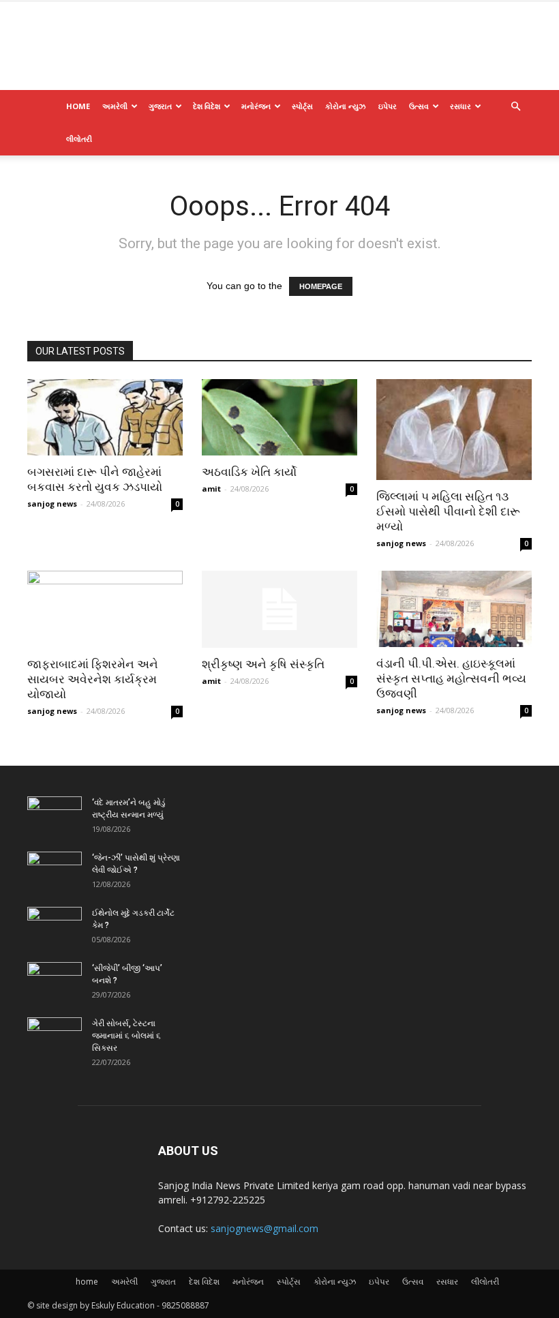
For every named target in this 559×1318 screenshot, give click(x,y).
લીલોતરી (79, 139)
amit (211, 488)
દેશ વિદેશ (206, 106)
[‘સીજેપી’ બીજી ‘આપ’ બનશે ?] (54, 981)
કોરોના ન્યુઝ (345, 106)
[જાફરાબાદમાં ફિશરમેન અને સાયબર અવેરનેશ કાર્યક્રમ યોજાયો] (105, 609)
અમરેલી (114, 106)
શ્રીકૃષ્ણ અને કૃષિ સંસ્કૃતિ (263, 664)
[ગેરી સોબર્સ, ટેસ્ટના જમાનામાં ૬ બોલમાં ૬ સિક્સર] (54, 1036)
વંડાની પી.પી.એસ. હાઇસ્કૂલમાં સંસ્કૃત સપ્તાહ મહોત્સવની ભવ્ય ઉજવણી (451, 678)
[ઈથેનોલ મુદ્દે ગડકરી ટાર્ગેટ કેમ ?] (54, 926)
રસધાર (460, 106)
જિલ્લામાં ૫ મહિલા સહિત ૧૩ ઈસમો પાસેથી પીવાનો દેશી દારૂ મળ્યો (448, 511)
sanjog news (52, 503)
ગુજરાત (160, 106)
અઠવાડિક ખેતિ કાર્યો (249, 472)
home (78, 106)
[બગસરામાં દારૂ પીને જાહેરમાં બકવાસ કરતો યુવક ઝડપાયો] (105, 417)
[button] (515, 106)
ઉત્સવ (419, 106)
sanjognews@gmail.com (264, 1228)
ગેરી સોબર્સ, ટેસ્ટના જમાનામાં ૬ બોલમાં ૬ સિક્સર (126, 1036)
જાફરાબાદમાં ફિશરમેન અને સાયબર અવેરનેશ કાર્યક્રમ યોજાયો (92, 679)
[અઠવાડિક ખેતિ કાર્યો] (279, 417)
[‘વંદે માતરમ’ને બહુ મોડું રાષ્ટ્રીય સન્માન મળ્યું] (54, 815)
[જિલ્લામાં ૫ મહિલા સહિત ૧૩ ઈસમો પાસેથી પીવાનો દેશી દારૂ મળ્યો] (454, 429)
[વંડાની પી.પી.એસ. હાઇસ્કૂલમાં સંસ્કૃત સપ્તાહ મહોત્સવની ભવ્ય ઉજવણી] (454, 609)
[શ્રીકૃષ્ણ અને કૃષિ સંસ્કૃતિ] (279, 609)
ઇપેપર (387, 106)
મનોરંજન (256, 106)
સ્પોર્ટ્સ (302, 106)
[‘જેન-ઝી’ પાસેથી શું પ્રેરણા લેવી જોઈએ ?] (54, 871)
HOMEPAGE (320, 286)
